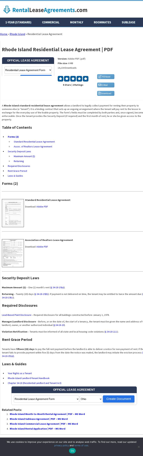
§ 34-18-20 (59, 325)
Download (105, 93)
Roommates (102, 22)
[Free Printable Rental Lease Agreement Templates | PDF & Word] (45, 14)
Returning (19, 161)
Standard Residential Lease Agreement (34, 141)
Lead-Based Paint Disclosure (16, 314)
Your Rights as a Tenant (20, 373)
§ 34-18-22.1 (111, 331)
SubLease (128, 22)
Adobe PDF (42, 206)
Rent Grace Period (17, 170)
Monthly (76, 22)
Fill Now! (105, 76)
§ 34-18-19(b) (41, 294)
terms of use (81, 445)
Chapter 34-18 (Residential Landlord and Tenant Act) (34, 383)
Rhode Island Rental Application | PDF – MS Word (37, 428)
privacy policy (61, 445)
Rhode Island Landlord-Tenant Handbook (29, 378)
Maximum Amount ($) (24, 156)
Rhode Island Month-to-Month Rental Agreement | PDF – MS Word (47, 414)
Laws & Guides (15, 175)
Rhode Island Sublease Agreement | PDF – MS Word (39, 418)
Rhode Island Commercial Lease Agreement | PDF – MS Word (44, 423)
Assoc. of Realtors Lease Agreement (33, 146)
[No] (138, 447)
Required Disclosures (19, 166)
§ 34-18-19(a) (57, 287)
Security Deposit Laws (19, 151)
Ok (72, 450)
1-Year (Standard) (18, 22)
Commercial (50, 22)
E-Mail (104, 85)
